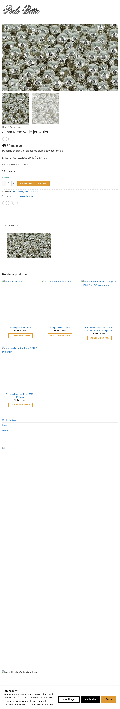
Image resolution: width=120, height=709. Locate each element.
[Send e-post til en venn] (10, 203)
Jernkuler (28, 192)
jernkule (29, 196)
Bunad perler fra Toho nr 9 (60, 328)
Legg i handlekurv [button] (20, 335)
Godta (109, 699)
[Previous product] (10, 139)
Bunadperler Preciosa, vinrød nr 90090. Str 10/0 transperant (99, 329)
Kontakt (5, 425)
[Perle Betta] (21, 9)
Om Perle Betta (9, 420)
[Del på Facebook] (4, 203)
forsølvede (20, 196)
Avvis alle (90, 699)
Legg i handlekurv (33, 183)
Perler (35, 192)
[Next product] (4, 139)
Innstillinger (68, 699)
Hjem (4, 127)
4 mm (12, 196)
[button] (45, 8)
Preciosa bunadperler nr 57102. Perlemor (20, 395)
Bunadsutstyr (16, 127)
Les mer (49, 704)
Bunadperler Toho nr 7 (20, 328)
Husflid (5, 430)
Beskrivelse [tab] (11, 225)
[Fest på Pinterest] (15, 203)
